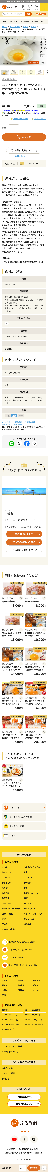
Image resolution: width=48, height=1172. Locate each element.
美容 (4, 919)
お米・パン (6, 872)
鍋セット (27, 903)
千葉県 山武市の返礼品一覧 (12, 424)
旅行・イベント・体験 (11, 909)
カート (36, 9)
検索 (28, 14)
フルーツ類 (6, 877)
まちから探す (7, 422)
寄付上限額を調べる (10, 1052)
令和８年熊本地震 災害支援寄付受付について (24, 1)
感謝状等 (27, 924)
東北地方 (36, 981)
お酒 (26, 888)
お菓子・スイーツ (31, 893)
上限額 (23, 9)
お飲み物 (5, 893)
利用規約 (11, 1149)
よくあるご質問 (8, 1073)
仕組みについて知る (20, 119)
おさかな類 (6, 883)
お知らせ (5, 1079)
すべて (4, 867)
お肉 (26, 872)
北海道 (20, 981)
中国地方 (5, 990)
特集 (42, 21)
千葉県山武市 (30, 422)
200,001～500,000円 (10, 1024)
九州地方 (36, 990)
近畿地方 (36, 985)
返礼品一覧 (25, 21)
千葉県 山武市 (9, 79)
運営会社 (39, 1153)
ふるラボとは (7, 1068)
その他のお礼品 (8, 929)
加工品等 (5, 898)
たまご (25, 27)
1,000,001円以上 (9, 1029)
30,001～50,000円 (32, 1015)
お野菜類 (27, 883)
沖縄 (4, 995)
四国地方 (21, 990)
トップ (5, 21)
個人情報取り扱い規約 (28, 1149)
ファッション (29, 919)
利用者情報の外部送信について (18, 1153)
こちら (37, 113)
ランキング (14, 21)
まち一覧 (35, 21)
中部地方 (21, 985)
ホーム (4, 27)
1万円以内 (6, 1010)
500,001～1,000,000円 (34, 1024)
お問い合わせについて (24, 156)
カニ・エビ (28, 877)
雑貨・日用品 (7, 914)
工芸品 (4, 924)
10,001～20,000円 (32, 1010)
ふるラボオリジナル (32, 867)
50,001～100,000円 (10, 1020)
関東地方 (18, 422)
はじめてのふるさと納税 (12, 1046)
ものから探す (15, 27)
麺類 (26, 898)
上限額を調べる (40, 119)
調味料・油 (6, 903)
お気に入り (30, 9)
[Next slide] (45, 21)
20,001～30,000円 (9, 1015)
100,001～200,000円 (33, 1020)
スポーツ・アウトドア (33, 914)
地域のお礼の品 (30, 909)
